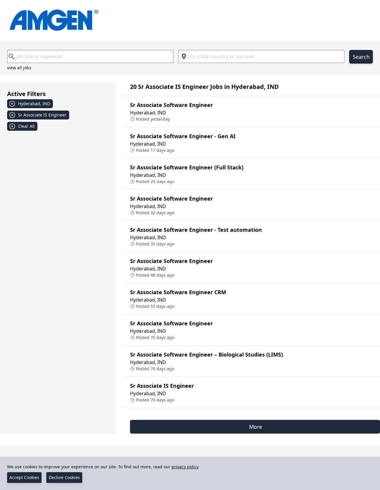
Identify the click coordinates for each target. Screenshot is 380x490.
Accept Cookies (24, 477)
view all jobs (19, 67)
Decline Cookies (64, 477)
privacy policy (185, 466)
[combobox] (90, 56)
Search (361, 56)
